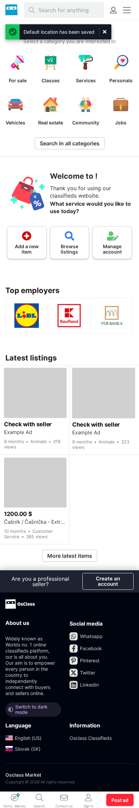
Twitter (87, 672)
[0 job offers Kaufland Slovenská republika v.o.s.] (69, 316)
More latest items (69, 555)
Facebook (91, 648)
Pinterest (90, 660)
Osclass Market (23, 775)
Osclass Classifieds (91, 738)
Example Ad (18, 432)
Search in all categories (70, 143)
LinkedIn (89, 685)
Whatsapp (91, 636)
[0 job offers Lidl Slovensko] (26, 316)
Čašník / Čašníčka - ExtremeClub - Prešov (35, 522)
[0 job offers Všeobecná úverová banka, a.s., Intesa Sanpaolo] (111, 316)
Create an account (108, 581)
